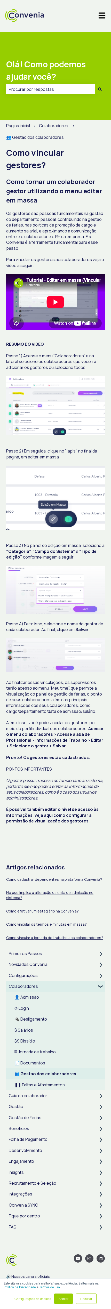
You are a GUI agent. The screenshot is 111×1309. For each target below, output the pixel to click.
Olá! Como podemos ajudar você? (46, 70)
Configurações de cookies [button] (32, 1298)
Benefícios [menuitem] (19, 1128)
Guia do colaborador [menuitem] (28, 1095)
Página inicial (18, 125)
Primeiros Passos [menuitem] (25, 953)
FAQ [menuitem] (13, 1227)
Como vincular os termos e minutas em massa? (46, 924)
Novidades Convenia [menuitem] (28, 964)
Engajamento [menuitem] (21, 1161)
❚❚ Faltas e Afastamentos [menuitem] (39, 1085)
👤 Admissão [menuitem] (26, 997)
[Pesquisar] (100, 89)
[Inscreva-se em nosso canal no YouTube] (78, 1258)
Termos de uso (49, 1287)
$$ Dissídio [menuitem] (24, 1041)
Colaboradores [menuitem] (23, 986)
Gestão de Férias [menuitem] (25, 1117)
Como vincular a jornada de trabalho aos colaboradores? (54, 937)
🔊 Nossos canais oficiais (28, 1276)
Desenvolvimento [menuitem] (25, 1150)
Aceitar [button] (63, 1298)
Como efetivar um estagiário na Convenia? (42, 911)
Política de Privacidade (20, 1287)
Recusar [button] (86, 1298)
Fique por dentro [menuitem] (24, 1216)
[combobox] (50, 89)
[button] (101, 954)
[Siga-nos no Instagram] (89, 1258)
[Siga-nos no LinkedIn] (101, 1258)
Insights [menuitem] (16, 1172)
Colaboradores (53, 125)
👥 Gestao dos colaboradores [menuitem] (45, 1074)
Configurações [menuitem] (23, 975)
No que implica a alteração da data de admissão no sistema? (49, 895)
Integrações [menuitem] (20, 1194)
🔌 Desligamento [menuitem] (30, 1019)
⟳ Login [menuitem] (21, 1008)
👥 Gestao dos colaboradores (35, 137)
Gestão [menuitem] (16, 1106)
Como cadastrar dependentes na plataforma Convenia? (54, 879)
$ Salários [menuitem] (23, 1030)
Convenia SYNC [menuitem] (23, 1205)
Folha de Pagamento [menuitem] (28, 1139)
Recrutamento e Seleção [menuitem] (32, 1183)
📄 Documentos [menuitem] (29, 1063)
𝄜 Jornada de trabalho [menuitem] (35, 1052)
